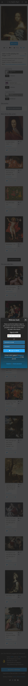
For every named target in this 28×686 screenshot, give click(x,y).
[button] (14, 335)
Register (8, 363)
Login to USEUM (14, 350)
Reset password (17, 363)
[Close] (25, 320)
